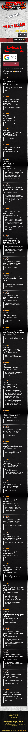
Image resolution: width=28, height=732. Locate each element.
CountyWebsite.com (21, 730)
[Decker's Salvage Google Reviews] (10, 57)
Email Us (22, 35)
